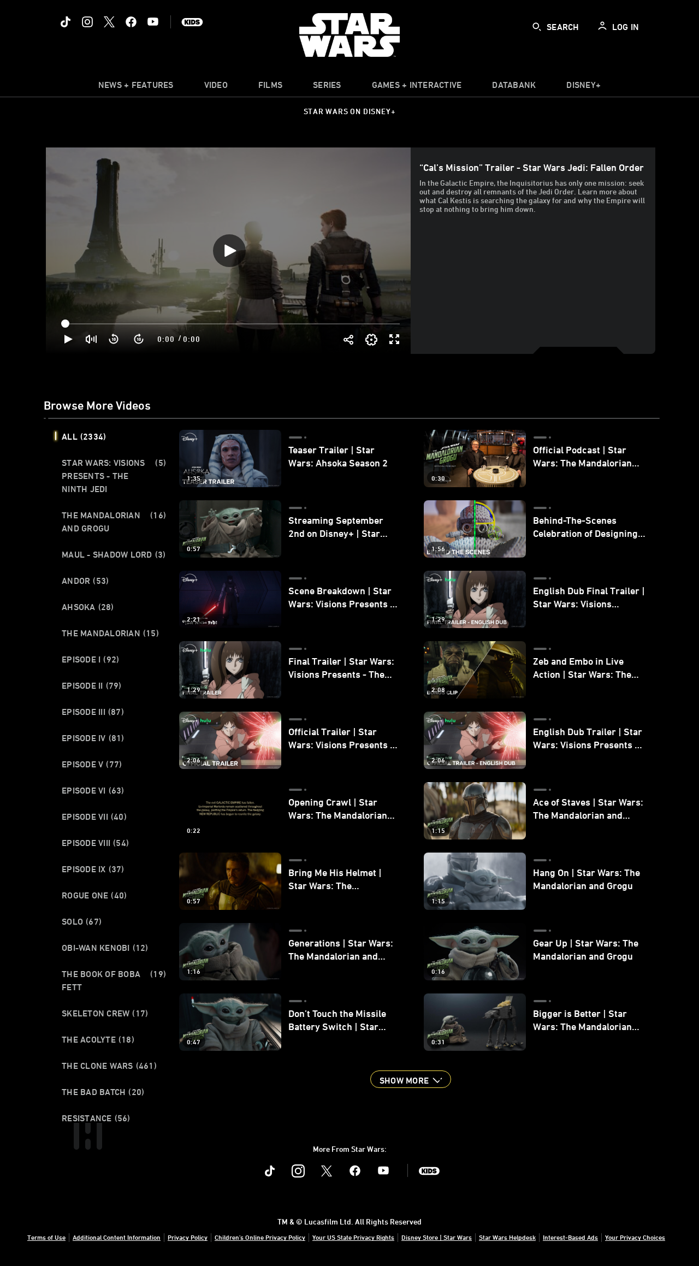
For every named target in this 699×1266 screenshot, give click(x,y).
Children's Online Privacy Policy (260, 1237)
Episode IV (93, 738)
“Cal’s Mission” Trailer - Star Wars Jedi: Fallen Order (531, 167)
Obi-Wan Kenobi (105, 948)
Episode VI (93, 790)
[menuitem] (216, 87)
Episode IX (93, 869)
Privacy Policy (188, 1237)
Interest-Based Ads (570, 1237)
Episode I (90, 659)
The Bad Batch (103, 1092)
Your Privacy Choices (635, 1237)
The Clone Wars (109, 1065)
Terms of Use (46, 1237)
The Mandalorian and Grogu (114, 521)
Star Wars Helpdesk (507, 1237)
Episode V (92, 764)
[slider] (232, 324)
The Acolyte (98, 1039)
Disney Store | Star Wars (436, 1237)
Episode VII (94, 816)
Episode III (93, 712)
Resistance (96, 1118)
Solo (82, 921)
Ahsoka (88, 607)
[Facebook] (131, 21)
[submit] (536, 27)
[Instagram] (87, 21)
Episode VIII (95, 843)
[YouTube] (152, 21)
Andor (85, 580)
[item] (136, 87)
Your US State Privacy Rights (353, 1237)
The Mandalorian (110, 633)
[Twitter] (109, 21)
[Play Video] (229, 251)
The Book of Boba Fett (114, 980)
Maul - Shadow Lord (113, 554)
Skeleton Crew (105, 1013)
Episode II (92, 685)
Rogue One (94, 895)
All (84, 436)
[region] (229, 250)
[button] (114, 339)
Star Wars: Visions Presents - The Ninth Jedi (114, 476)
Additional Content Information (117, 1237)
